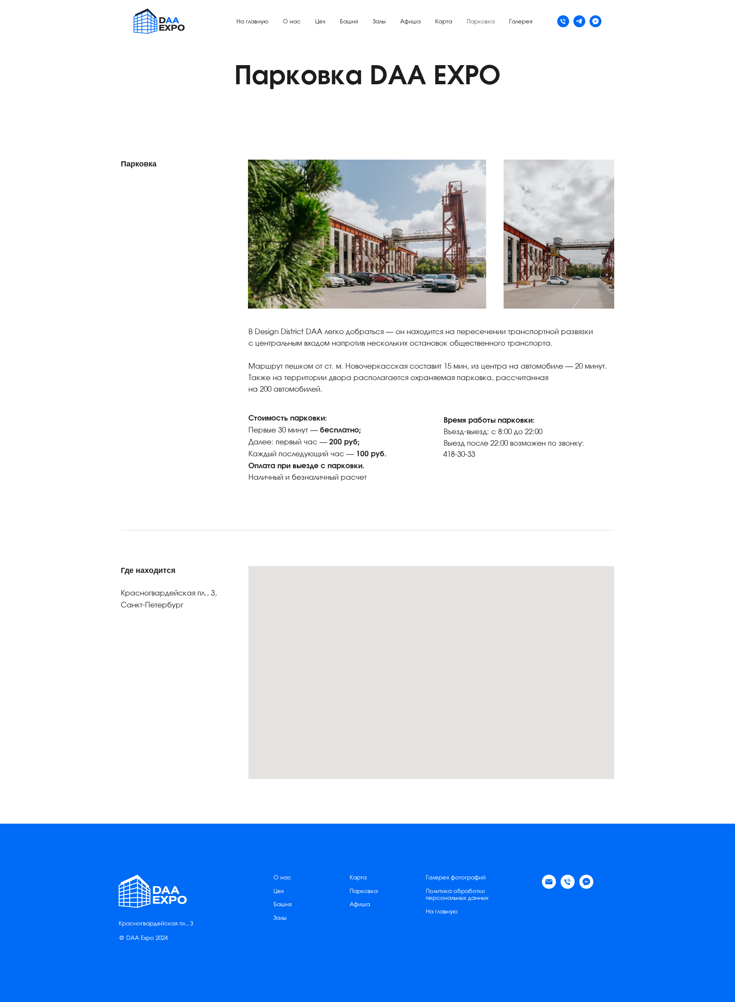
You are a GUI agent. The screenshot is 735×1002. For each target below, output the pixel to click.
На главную (252, 22)
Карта (443, 22)
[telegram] (579, 21)
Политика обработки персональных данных (457, 895)
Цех (320, 22)
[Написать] (595, 21)
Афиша (410, 22)
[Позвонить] (568, 886)
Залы (379, 22)
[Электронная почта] (549, 886)
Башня (349, 22)
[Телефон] (563, 21)
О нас (292, 22)
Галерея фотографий (456, 878)
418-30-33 (459, 454)
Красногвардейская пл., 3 (156, 924)
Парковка (481, 22)
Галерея (521, 22)
